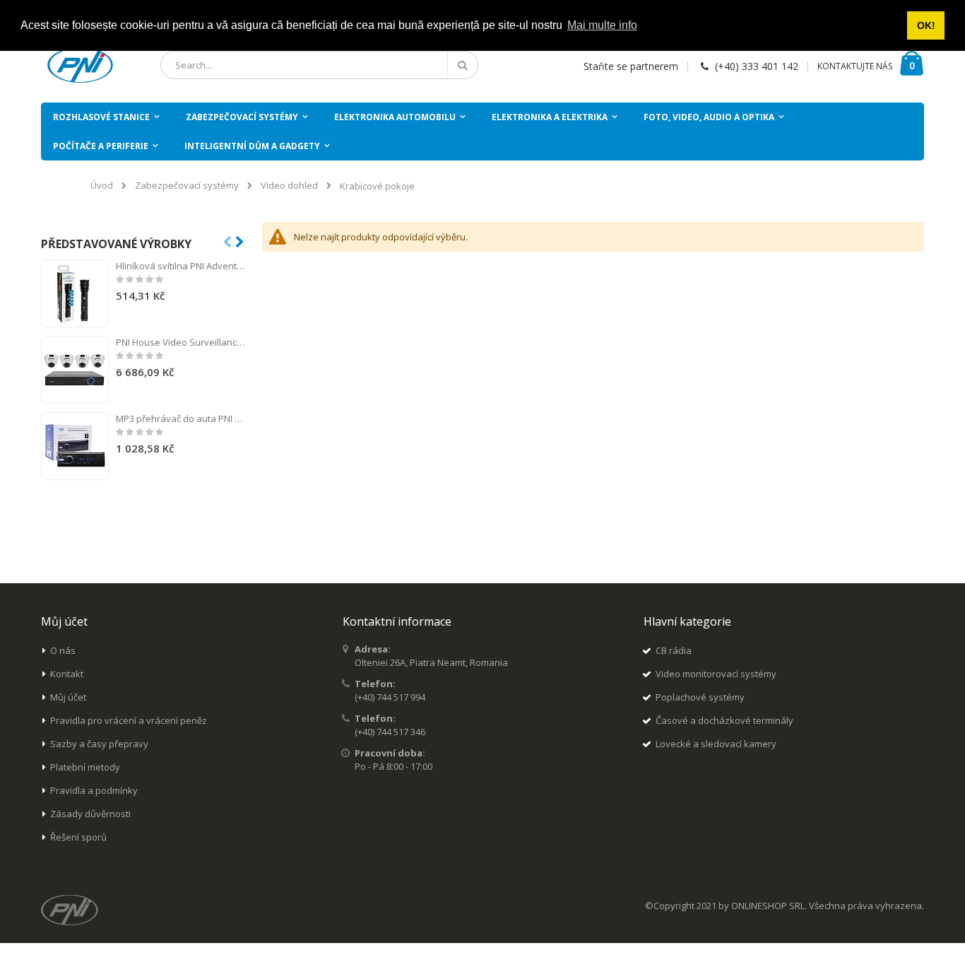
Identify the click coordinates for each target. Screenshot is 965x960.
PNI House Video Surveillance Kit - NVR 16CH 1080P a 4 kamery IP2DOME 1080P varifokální (181, 342)
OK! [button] (926, 25)
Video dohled (289, 185)
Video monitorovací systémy (716, 673)
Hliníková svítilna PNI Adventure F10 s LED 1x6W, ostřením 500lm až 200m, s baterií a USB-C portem (181, 265)
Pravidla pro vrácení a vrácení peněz (128, 720)
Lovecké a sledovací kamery (716, 743)
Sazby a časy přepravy (99, 743)
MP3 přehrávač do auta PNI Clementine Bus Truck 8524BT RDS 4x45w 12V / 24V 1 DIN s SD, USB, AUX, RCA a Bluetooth (181, 418)
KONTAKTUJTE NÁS (854, 66)
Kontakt (66, 673)
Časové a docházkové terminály (724, 720)
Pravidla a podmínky (94, 790)
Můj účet (68, 697)
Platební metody (85, 767)
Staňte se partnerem (631, 66)
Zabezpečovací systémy (187, 185)
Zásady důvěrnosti (90, 813)
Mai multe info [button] (602, 25)
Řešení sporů (78, 837)
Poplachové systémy (700, 697)
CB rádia (674, 650)
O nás (63, 650)
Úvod (101, 185)
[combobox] (319, 65)
